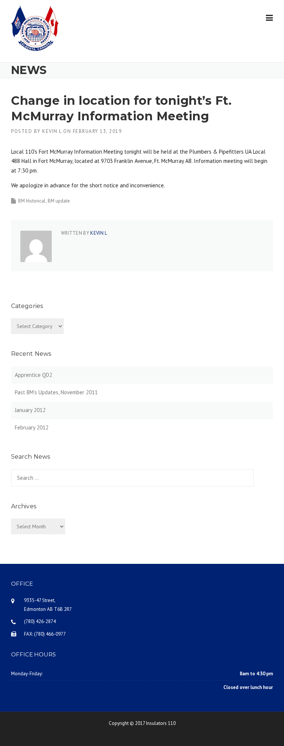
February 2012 (31, 427)
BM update (59, 201)
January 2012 (30, 410)
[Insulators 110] (35, 27)
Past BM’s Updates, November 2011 (56, 392)
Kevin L (52, 131)
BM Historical (31, 201)
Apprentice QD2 (33, 374)
